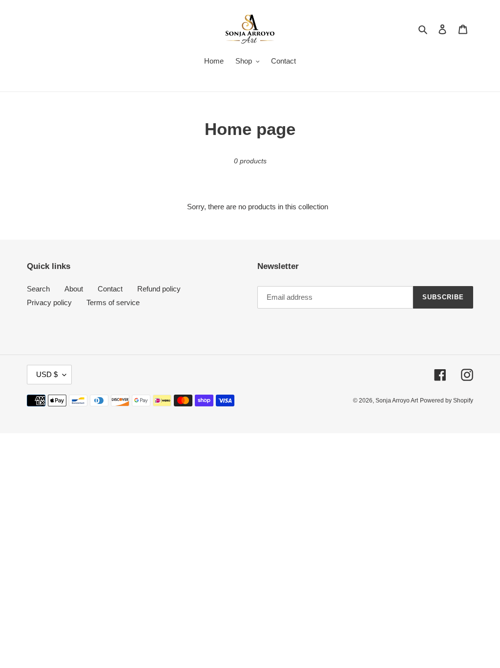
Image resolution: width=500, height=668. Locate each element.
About (73, 289)
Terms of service (113, 302)
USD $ (47, 374)
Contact (110, 289)
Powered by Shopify (446, 400)
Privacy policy (49, 302)
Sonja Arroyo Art (396, 400)
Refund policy (159, 289)
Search (38, 289)
